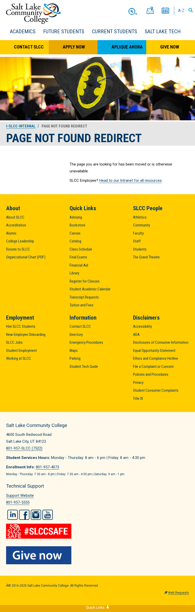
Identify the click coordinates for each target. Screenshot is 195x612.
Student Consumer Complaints (155, 390)
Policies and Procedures (150, 374)
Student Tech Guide (84, 366)
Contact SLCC (29, 46)
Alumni (11, 233)
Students (140, 249)
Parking (75, 358)
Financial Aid (79, 265)
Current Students (114, 31)
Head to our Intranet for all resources (130, 180)
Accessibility (142, 326)
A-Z (181, 10)
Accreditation (16, 225)
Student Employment (21, 350)
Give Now (169, 46)
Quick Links (96, 607)
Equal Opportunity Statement (154, 350)
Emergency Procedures (86, 342)
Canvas (75, 233)
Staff (137, 241)
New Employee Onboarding (25, 334)
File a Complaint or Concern (153, 366)
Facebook (24, 515)
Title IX (138, 398)
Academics (23, 31)
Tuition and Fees (81, 305)
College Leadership (20, 241)
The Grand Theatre (146, 257)
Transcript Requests (84, 297)
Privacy (138, 382)
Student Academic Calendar (90, 289)
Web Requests (178, 592)
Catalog (75, 241)
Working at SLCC (18, 358)
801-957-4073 (47, 467)
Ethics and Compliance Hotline (155, 358)
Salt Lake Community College (33, 13)
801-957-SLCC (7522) (24, 448)
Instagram (36, 515)
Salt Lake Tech (163, 31)
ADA (136, 334)
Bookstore (77, 225)
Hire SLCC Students (20, 326)
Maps (74, 350)
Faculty (138, 233)
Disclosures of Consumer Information (160, 342)
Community (141, 225)
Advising (76, 217)
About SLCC (15, 217)
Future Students (63, 31)
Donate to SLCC (18, 249)
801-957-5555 (17, 502)
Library (74, 273)
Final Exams (78, 257)
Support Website (20, 495)
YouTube (47, 515)
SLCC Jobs (14, 342)
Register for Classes (85, 281)
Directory (76, 334)
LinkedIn (12, 515)
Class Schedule (81, 249)
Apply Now (74, 46)
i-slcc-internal (21, 126)
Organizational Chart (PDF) (25, 257)
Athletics (140, 217)
